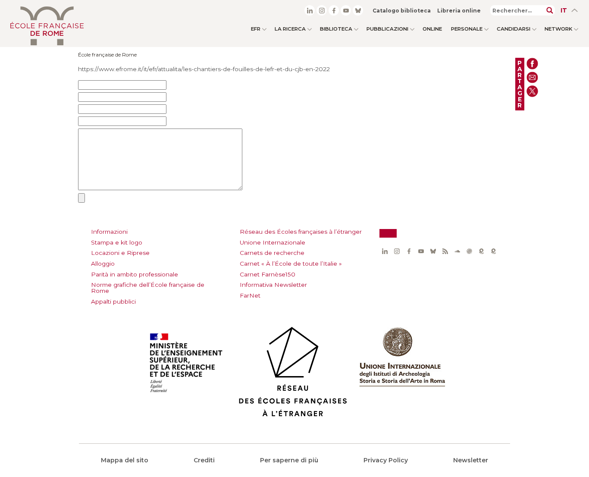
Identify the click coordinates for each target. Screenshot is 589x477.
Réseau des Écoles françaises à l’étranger (301, 231)
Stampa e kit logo (116, 242)
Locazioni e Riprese (120, 252)
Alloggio (103, 263)
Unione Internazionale (272, 242)
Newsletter (470, 460)
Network (558, 29)
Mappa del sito (124, 460)
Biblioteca (336, 29)
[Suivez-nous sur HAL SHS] (469, 251)
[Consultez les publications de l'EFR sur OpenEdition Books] (481, 251)
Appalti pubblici (113, 301)
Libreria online (459, 10)
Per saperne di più (289, 460)
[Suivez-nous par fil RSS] (445, 251)
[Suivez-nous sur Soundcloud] (457, 251)
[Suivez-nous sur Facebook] (334, 10)
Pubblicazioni (387, 29)
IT (564, 10)
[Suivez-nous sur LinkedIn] (309, 10)
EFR (255, 29)
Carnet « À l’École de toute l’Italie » (291, 263)
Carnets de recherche (272, 252)
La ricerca (290, 29)
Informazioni (109, 231)
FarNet (250, 295)
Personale (466, 29)
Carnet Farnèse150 (267, 274)
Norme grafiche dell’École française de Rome (147, 287)
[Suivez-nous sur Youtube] (346, 10)
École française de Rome (107, 55)
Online (432, 29)
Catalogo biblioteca (402, 10)
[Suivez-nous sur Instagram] (321, 10)
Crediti (204, 460)
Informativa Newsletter (273, 284)
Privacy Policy (385, 460)
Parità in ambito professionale (134, 274)
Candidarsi (513, 29)
